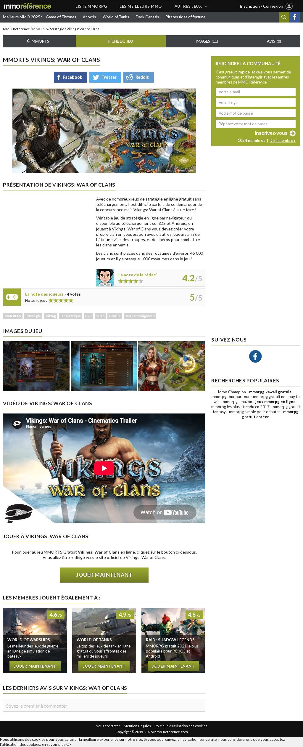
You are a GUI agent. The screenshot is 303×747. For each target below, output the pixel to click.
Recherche (284, 17)
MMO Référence (16, 29)
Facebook (294, 17)
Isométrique (70, 316)
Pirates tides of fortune (185, 17)
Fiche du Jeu (120, 41)
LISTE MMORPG (91, 6)
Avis (274, 41)
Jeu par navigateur (140, 316)
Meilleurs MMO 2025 (21, 17)
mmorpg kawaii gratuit (270, 391)
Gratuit (115, 316)
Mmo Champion (232, 391)
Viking (50, 316)
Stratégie (57, 29)
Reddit (142, 77)
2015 (100, 316)
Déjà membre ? (283, 140)
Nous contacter (108, 726)
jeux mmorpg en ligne (275, 401)
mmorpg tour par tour (231, 396)
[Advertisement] (47, 233)
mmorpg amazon (237, 401)
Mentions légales (137, 726)
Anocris (89, 17)
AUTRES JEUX (188, 6)
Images (207, 41)
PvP (88, 316)
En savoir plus (53, 744)
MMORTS (40, 29)
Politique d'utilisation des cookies (180, 726)
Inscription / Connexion (261, 6)
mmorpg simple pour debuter (254, 411)
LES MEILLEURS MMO (141, 6)
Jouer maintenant (104, 575)
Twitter (108, 77)
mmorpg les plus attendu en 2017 (240, 406)
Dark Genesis (147, 17)
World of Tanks (116, 17)
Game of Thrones (61, 17)
